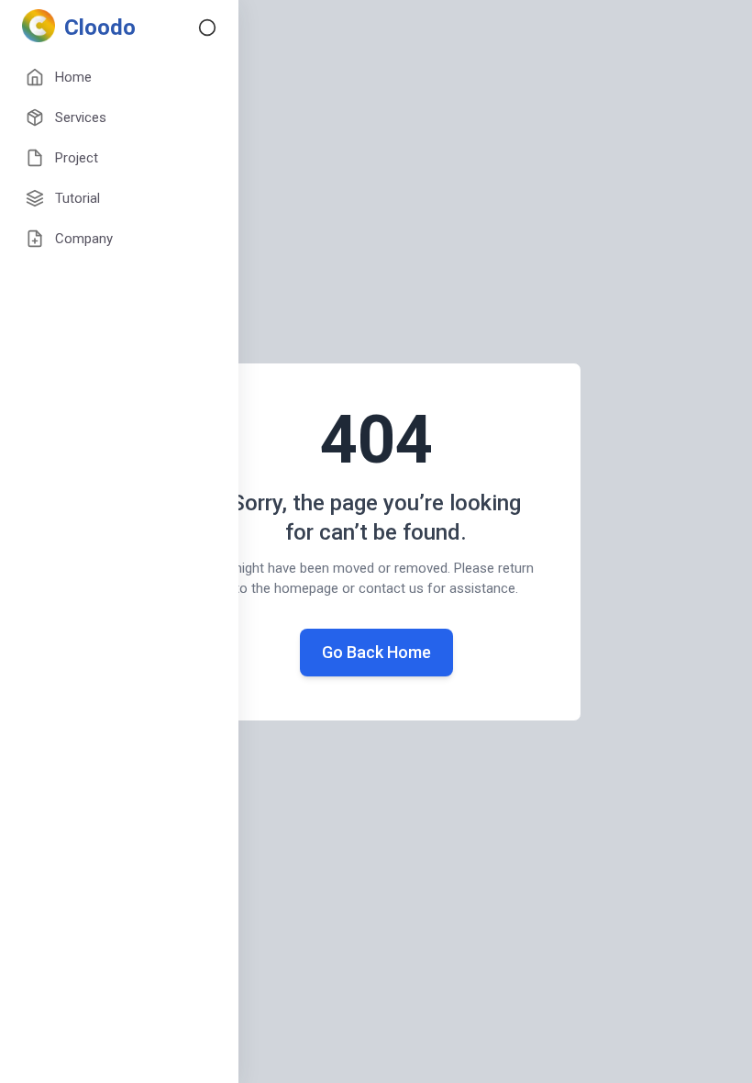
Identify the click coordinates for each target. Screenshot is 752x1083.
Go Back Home (376, 652)
